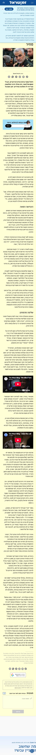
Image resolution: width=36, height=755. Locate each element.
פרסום (18, 712)
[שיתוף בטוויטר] (20, 77)
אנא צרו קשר (18, 687)
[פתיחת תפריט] (4, 3)
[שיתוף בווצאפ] (12, 77)
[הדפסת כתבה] (9, 77)
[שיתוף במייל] (23, 77)
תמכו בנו (9, 9)
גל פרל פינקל (16, 73)
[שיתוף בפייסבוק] (16, 77)
